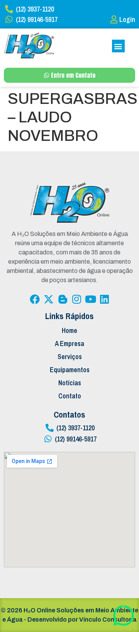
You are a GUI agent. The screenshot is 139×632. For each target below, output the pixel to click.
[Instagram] (76, 299)
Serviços (70, 356)
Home (69, 330)
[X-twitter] (49, 299)
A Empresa (69, 343)
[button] (118, 46)
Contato (69, 396)
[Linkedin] (104, 299)
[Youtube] (90, 299)
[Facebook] (35, 299)
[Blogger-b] (63, 299)
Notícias (69, 383)
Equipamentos (70, 370)
